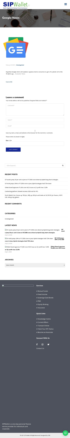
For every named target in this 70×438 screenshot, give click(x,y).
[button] (65, 433)
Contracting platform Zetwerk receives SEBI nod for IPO (21, 191)
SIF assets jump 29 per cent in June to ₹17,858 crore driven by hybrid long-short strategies (31, 179)
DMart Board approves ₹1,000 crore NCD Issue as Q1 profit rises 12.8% (26, 187)
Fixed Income (42, 294)
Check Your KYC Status (46, 329)
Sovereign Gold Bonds (45, 298)
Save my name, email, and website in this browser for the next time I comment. (29, 133)
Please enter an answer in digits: (15, 137)
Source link (9, 82)
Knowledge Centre (44, 319)
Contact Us (40, 348)
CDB (49, 435)
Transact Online (43, 326)
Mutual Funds (43, 291)
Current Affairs (43, 322)
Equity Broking (43, 304)
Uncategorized (20, 65)
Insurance (41, 308)
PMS (39, 301)
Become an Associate (45, 332)
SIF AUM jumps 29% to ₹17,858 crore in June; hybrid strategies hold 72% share (28, 183)
